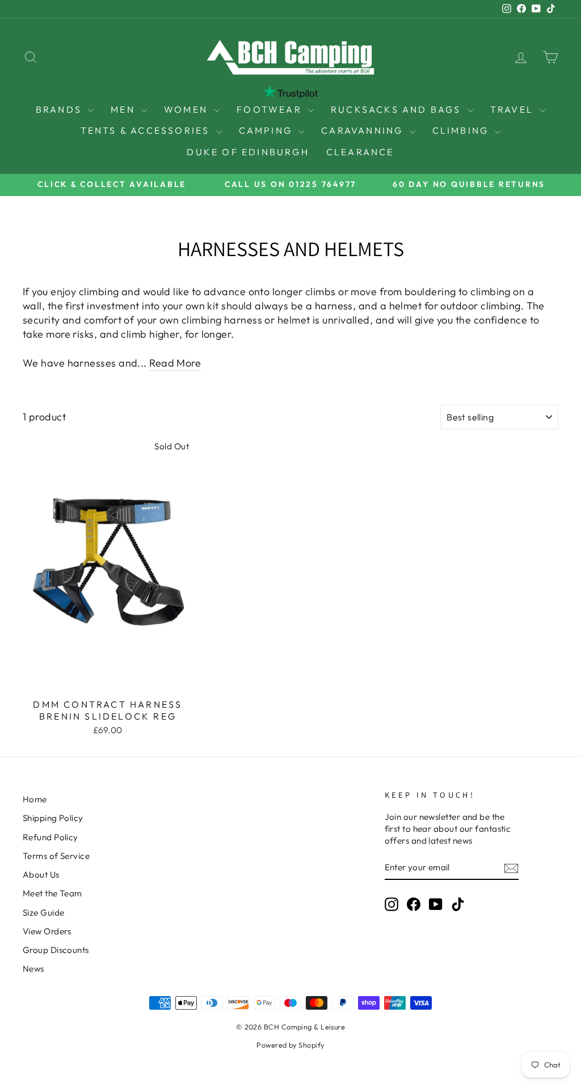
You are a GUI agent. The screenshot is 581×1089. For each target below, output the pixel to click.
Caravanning (363, 130)
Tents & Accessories (147, 130)
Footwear (271, 109)
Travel (513, 109)
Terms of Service (56, 855)
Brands (60, 109)
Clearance (360, 152)
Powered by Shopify (290, 1044)
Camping (267, 130)
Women (187, 109)
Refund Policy (50, 837)
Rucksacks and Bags (398, 109)
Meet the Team (52, 893)
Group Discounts (56, 950)
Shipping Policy (53, 818)
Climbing (462, 130)
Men (124, 109)
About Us (41, 874)
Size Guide (44, 912)
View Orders (47, 931)
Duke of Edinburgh (248, 152)
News (33, 968)
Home (35, 799)
